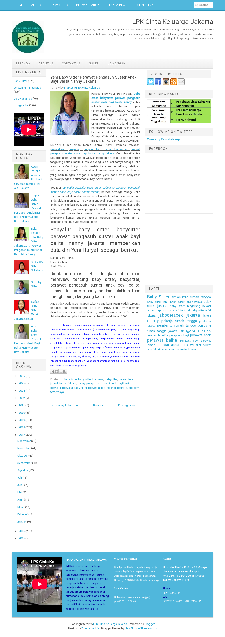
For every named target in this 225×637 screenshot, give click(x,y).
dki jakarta (171, 310)
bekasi (206, 306)
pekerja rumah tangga (179, 321)
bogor (151, 310)
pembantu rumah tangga (176, 325)
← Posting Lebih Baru (65, 405)
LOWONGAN (117, 63)
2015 (22, 538)
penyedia (94, 387)
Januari (22, 521)
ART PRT (37, 5)
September (24, 463)
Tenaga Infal (117, 5)
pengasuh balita (157, 335)
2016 (22, 531)
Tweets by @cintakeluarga (163, 139)
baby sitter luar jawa (90, 379)
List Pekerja (143, 5)
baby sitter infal (157, 301)
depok (160, 310)
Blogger (150, 624)
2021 (22, 405)
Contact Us (71, 63)
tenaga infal (21, 105)
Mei (19, 492)
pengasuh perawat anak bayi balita (108, 383)
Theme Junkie (90, 628)
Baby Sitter (59, 5)
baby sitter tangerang (185, 306)
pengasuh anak (195, 330)
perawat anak (200, 335)
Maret (21, 507)
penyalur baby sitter (74, 387)
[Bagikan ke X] (60, 371)
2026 (22, 376)
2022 (22, 398)
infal (180, 310)
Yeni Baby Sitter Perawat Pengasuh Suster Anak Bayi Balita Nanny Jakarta (93, 79)
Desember (24, 441)
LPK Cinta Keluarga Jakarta (110, 624)
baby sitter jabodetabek (186, 301)
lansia (207, 315)
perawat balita (162, 340)
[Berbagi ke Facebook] (65, 371)
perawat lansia (23, 98)
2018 (22, 427)
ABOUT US (46, 63)
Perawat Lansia (88, 5)
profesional (108, 387)
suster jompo (170, 349)
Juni (20, 485)
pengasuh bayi (179, 335)
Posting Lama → (128, 405)
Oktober (22, 455)
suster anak (194, 345)
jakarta (72, 383)
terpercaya (57, 392)
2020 (22, 412)
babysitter (111, 379)
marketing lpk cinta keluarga (82, 87)
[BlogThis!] (56, 371)
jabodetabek (58, 383)
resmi (120, 387)
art (174, 297)
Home (20, 5)
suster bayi (132, 387)
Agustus (22, 470)
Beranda (23, 63)
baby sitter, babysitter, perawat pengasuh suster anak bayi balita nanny (115, 98)
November (24, 448)
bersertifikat (126, 379)
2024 (22, 390)
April (20, 499)
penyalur (55, 387)
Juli (19, 477)
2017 (22, 434)
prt (183, 345)
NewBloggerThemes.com (141, 628)
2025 (22, 383)
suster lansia (188, 349)
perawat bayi (189, 340)
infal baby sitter (194, 310)
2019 (22, 420)
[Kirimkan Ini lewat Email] (52, 371)
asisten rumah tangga (27, 87)
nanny (81, 383)
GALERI (94, 63)
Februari (22, 514)
